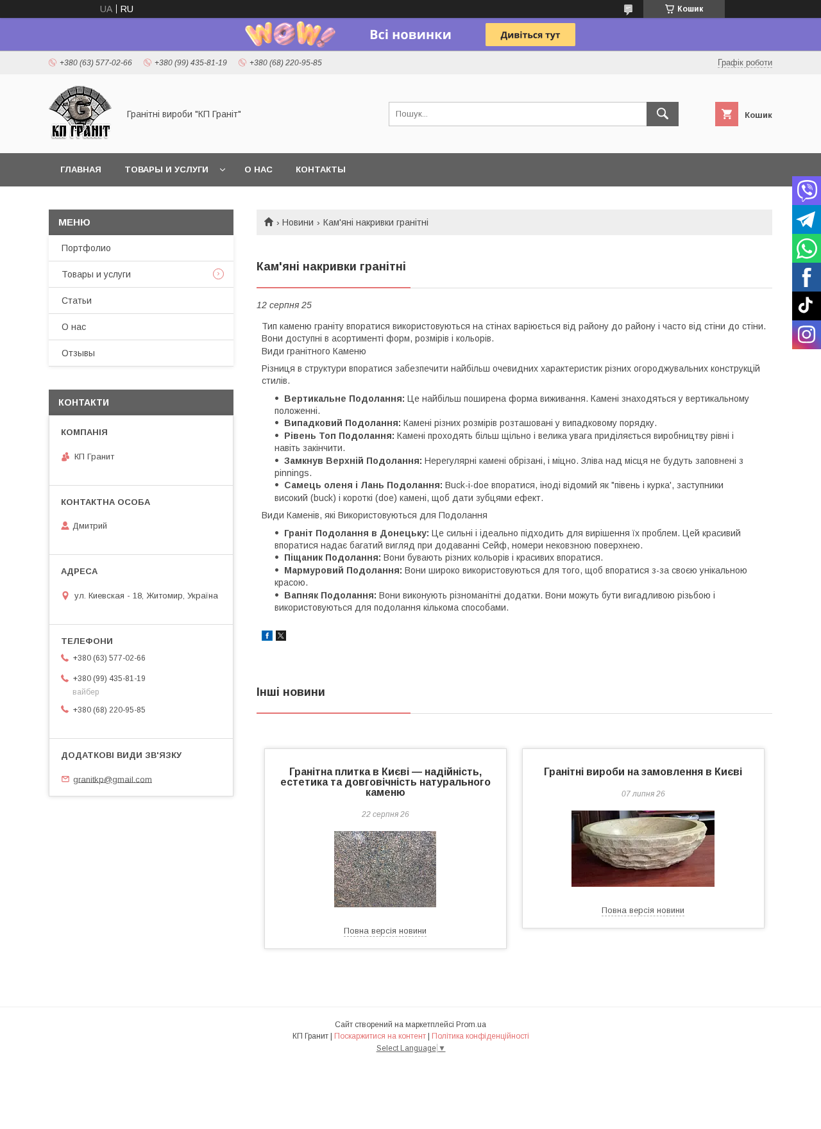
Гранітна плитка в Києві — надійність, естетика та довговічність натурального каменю (385, 782)
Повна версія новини (385, 930)
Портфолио (86, 248)
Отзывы (78, 353)
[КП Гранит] (80, 136)
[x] (281, 637)
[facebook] (267, 637)
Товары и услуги (166, 169)
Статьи (77, 300)
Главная (80, 169)
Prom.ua (471, 1024)
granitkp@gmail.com (112, 779)
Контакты (321, 169)
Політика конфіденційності (480, 1036)
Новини (298, 222)
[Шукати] (663, 114)
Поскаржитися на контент (380, 1036)
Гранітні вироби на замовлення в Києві (643, 771)
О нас (258, 169)
